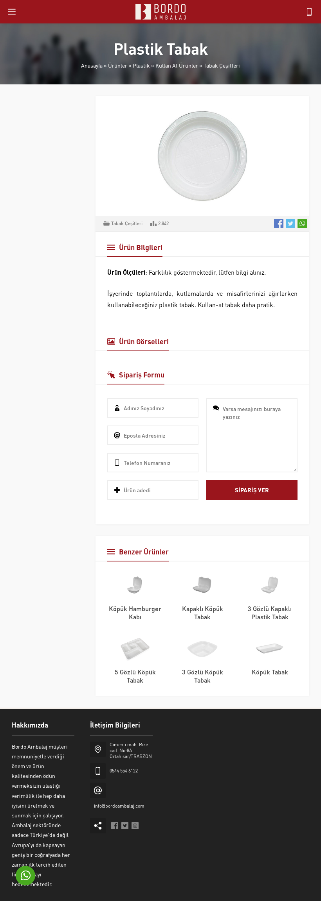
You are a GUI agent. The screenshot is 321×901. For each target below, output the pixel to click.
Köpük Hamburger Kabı (135, 612)
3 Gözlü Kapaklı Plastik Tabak (270, 612)
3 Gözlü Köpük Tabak (202, 676)
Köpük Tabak (270, 672)
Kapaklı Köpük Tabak (202, 612)
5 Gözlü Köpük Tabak (135, 676)
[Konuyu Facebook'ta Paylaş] (278, 223)
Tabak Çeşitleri (222, 65)
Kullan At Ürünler (176, 65)
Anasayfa (92, 65)
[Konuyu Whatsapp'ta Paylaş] (302, 223)
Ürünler (117, 65)
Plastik (141, 65)
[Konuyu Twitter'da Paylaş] (290, 223)
